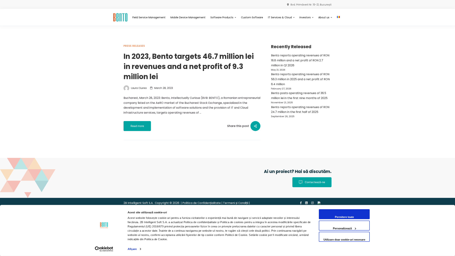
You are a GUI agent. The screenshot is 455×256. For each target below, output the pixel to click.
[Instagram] (312, 203)
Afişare (132, 248)
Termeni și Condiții (235, 203)
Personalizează (342, 228)
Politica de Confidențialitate (201, 203)
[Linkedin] (306, 203)
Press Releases (134, 46)
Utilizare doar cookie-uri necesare (344, 239)
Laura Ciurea (138, 88)
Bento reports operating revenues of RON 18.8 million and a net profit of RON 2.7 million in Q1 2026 (300, 60)
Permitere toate (344, 216)
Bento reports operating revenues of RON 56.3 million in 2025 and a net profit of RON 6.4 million (300, 79)
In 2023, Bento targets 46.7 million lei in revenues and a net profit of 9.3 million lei (189, 66)
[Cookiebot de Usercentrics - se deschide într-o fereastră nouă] (104, 249)
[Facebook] (301, 203)
